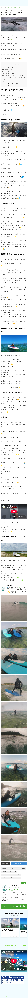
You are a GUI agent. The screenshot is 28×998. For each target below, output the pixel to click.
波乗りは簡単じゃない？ (9, 69)
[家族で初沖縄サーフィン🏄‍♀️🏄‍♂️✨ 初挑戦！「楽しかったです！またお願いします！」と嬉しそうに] (14, 768)
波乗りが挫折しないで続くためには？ (13, 75)
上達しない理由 (7, 71)
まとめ (4, 81)
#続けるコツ (5, 878)
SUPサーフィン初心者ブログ (14, 7)
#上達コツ (22, 868)
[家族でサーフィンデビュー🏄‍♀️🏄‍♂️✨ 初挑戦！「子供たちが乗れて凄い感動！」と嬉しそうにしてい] (14, 794)
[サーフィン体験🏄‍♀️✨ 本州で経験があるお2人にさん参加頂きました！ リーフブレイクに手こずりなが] (14, 635)
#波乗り (18, 875)
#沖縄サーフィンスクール (8, 875)
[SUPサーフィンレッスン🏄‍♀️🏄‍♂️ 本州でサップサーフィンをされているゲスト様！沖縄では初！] (14, 608)
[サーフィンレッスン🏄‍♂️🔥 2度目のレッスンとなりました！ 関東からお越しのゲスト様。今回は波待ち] (14, 715)
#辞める (18, 878)
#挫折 (9, 871)
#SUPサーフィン (6, 868)
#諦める (12, 878)
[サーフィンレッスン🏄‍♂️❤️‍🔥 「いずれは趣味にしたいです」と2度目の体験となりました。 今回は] (14, 741)
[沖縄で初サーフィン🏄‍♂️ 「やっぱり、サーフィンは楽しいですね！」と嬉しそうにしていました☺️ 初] (14, 848)
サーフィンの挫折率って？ (10, 67)
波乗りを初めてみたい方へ (10, 73)
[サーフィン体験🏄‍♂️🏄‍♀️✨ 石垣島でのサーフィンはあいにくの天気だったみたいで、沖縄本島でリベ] (14, 661)
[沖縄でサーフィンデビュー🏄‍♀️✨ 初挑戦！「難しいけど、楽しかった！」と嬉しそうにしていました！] (14, 821)
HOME (2, 991)
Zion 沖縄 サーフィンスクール (11, 83)
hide (17, 64)
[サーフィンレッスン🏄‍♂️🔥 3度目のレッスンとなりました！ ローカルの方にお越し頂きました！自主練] (14, 688)
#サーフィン (15, 868)
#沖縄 (14, 871)
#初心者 (4, 871)
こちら (19, 578)
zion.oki (7, 85)
